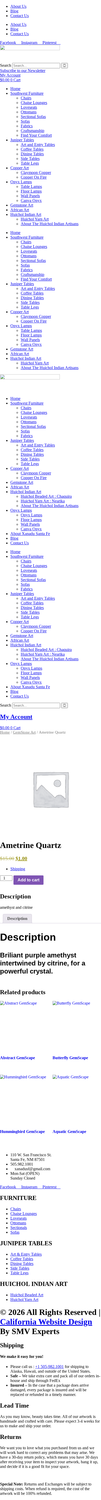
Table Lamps (31, 186)
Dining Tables (32, 154)
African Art (19, 210)
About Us (18, 6)
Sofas (25, 121)
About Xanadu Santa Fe (30, 533)
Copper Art (19, 168)
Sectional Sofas (33, 116)
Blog (14, 11)
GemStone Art (24, 732)
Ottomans (29, 112)
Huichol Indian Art (25, 214)
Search (5, 65)
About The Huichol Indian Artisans (49, 224)
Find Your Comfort (36, 135)
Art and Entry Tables (38, 144)
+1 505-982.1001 (49, 1366)
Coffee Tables (32, 149)
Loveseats (29, 107)
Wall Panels (30, 196)
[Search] (64, 65)
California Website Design (46, 1321)
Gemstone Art (21, 205)
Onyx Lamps (21, 182)
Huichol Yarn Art (35, 219)
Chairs (26, 98)
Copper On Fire (34, 177)
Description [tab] (17, 918)
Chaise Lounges (34, 102)
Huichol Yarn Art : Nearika (43, 501)
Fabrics (27, 126)
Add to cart (28, 880)
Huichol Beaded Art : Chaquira (46, 496)
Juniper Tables (22, 140)
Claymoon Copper (36, 172)
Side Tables (30, 158)
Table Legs (30, 163)
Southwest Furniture (27, 93)
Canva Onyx (31, 200)
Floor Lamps (31, 191)
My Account (16, 716)
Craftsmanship (32, 130)
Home (15, 88)
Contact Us (19, 15)
